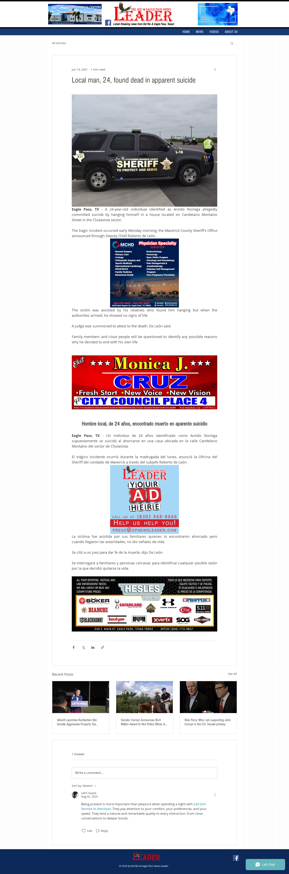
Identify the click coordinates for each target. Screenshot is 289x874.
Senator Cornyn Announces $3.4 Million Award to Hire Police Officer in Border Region (143, 722)
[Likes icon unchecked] (83, 830)
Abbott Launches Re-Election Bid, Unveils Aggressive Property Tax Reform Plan (77, 722)
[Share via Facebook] (73, 647)
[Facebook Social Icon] (108, 23)
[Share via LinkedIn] (93, 647)
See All (232, 674)
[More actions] (215, 69)
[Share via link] (102, 647)
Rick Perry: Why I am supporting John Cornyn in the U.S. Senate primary (208, 722)
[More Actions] (215, 794)
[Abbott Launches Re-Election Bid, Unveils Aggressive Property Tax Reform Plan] (80, 697)
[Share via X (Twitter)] (83, 647)
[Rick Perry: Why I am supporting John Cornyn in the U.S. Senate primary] (208, 697)
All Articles (59, 43)
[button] (232, 43)
